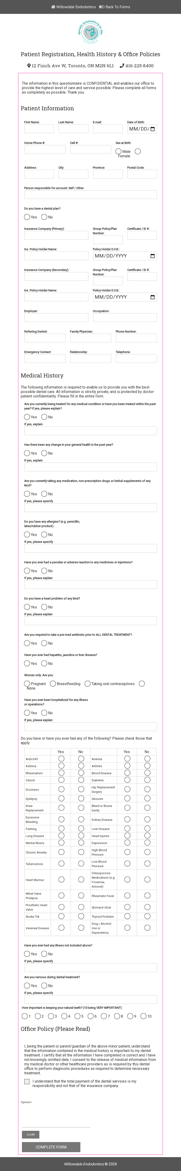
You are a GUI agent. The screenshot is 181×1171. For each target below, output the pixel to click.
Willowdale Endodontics (75, 7)
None (31, 688)
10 (149, 1016)
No (50, 217)
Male (126, 151)
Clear (31, 1134)
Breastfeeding (68, 684)
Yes (34, 217)
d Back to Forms (116, 7)
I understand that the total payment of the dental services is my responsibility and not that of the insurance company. (84, 1083)
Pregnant (38, 684)
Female (124, 156)
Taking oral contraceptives (113, 684)
